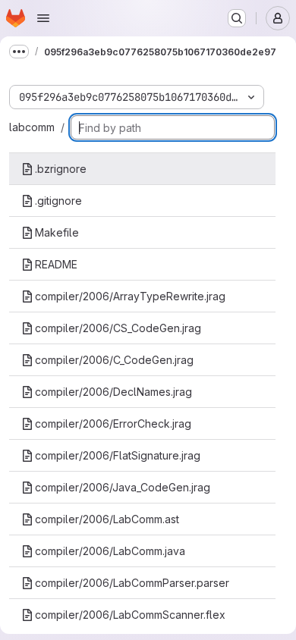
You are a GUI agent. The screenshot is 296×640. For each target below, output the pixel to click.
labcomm (32, 127)
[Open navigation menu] (43, 18)
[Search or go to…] (237, 18)
